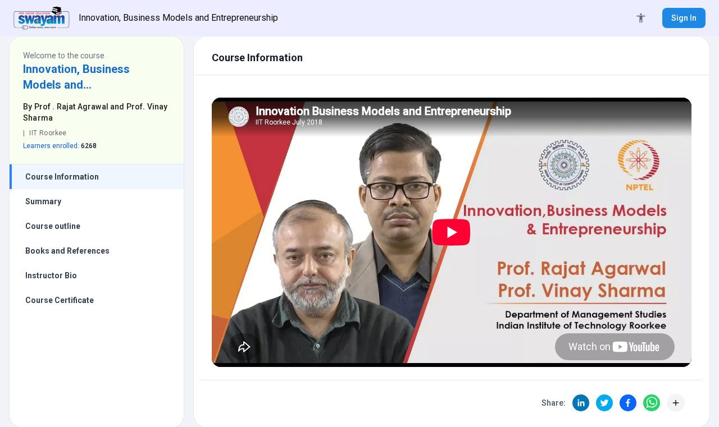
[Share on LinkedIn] (580, 402)
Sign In (684, 17)
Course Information (62, 176)
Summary (43, 201)
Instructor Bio (51, 275)
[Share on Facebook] (628, 402)
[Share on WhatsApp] (651, 402)
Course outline (52, 226)
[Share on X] (604, 402)
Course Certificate (59, 300)
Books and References (67, 250)
